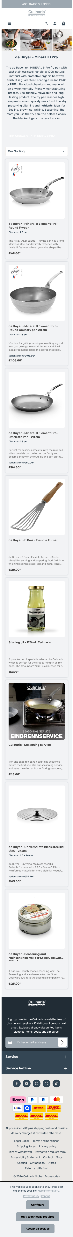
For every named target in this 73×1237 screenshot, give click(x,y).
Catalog (22, 1163)
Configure (37, 1204)
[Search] (46, 23)
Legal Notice (22, 1141)
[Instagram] (36, 1083)
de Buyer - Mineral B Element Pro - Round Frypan (33, 225)
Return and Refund (36, 1168)
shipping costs (43, 1128)
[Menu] (9, 23)
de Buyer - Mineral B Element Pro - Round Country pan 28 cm (33, 328)
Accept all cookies (38, 1228)
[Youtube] (27, 1083)
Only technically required (38, 1216)
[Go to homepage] (36, 13)
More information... (49, 1190)
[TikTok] (56, 1083)
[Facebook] (17, 1083)
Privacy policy (47, 1146)
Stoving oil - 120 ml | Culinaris (30, 642)
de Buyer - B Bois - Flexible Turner (33, 540)
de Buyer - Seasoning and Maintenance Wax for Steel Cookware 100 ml (36, 956)
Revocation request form (50, 1152)
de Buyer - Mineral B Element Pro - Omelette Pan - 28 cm (33, 435)
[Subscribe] (62, 1042)
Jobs (59, 1157)
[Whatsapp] (46, 1083)
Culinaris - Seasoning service (30, 745)
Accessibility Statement (25, 1157)
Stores (52, 1163)
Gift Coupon (37, 1163)
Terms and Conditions (46, 1141)
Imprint (45, 1196)
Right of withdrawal (20, 1152)
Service (11, 1057)
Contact (48, 1157)
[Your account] (55, 23)
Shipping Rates (26, 1146)
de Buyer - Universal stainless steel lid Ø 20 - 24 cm (36, 848)
